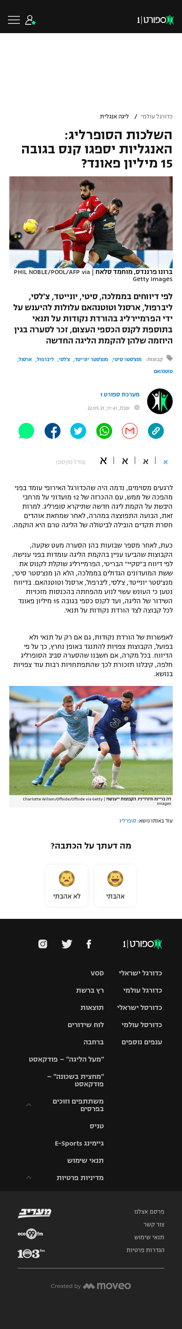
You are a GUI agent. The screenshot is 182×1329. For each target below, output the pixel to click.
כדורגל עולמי (157, 117)
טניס (97, 1126)
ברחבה (93, 1042)
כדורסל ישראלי (139, 1007)
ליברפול (45, 359)
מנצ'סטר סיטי (127, 359)
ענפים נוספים (141, 1042)
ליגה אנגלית (114, 117)
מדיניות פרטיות (80, 1177)
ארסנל (25, 359)
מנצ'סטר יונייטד (91, 359)
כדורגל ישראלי (140, 973)
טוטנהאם (163, 371)
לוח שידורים (86, 1024)
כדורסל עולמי (141, 1024)
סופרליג (127, 820)
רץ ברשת (90, 990)
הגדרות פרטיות (145, 1250)
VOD (97, 973)
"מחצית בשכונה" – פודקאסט (75, 1080)
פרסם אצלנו (149, 1212)
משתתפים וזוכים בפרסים (78, 1104)
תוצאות (92, 1007)
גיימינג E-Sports (79, 1143)
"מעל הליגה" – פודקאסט (66, 1059)
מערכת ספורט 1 (120, 395)
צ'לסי (64, 359)
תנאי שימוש (85, 1160)
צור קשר (154, 1225)
